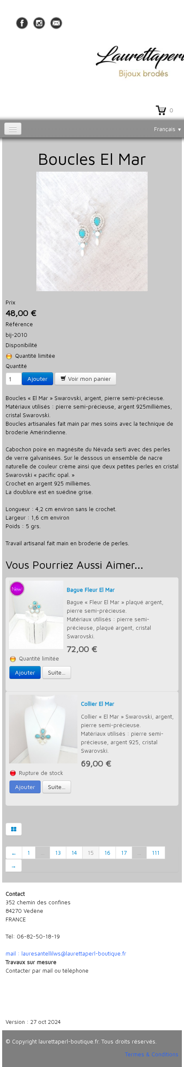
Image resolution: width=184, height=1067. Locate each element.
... (43, 852)
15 (91, 852)
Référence (19, 324)
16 (107, 852)
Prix (10, 302)
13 (58, 852)
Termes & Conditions (151, 1054)
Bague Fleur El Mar (91, 589)
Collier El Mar (97, 703)
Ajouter (37, 378)
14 (74, 852)
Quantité (16, 365)
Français (168, 129)
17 (124, 852)
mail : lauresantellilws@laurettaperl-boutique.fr (66, 953)
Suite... (56, 672)
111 (156, 852)
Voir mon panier (88, 378)
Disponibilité (21, 345)
